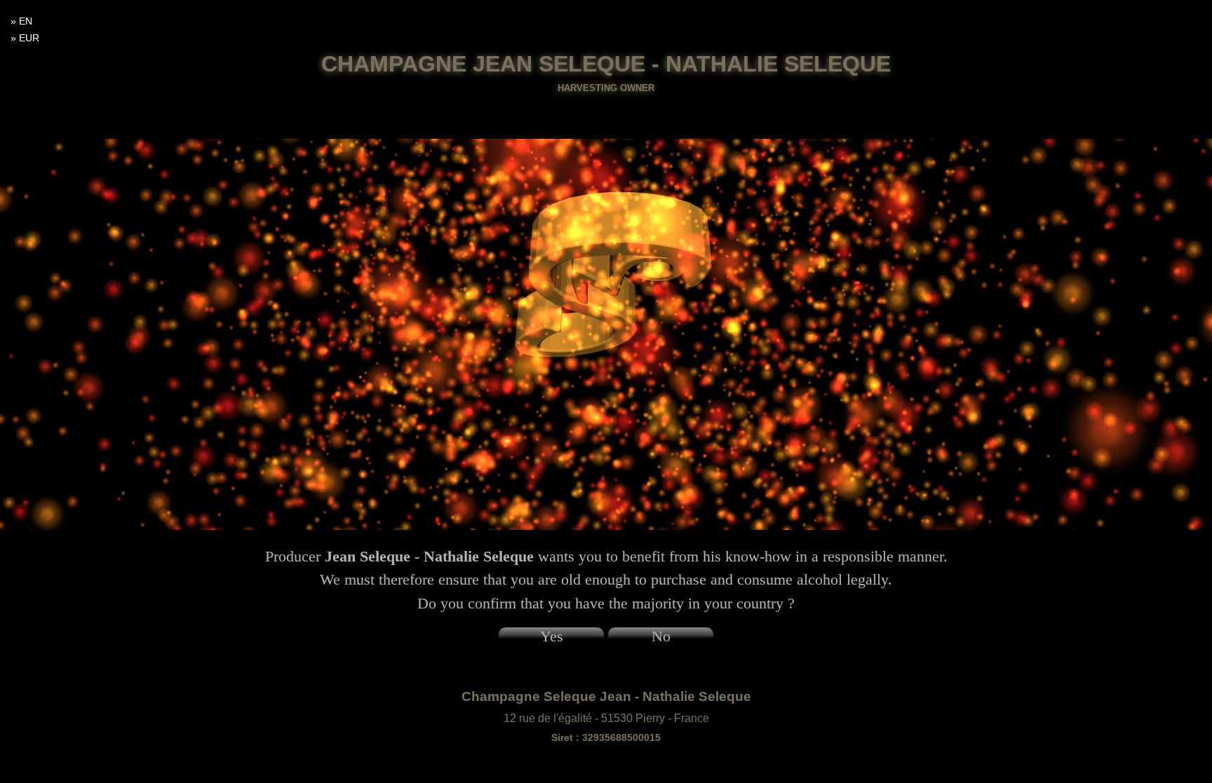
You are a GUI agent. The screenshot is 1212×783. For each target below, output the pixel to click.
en (25, 21)
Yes (551, 636)
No (661, 636)
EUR (29, 37)
